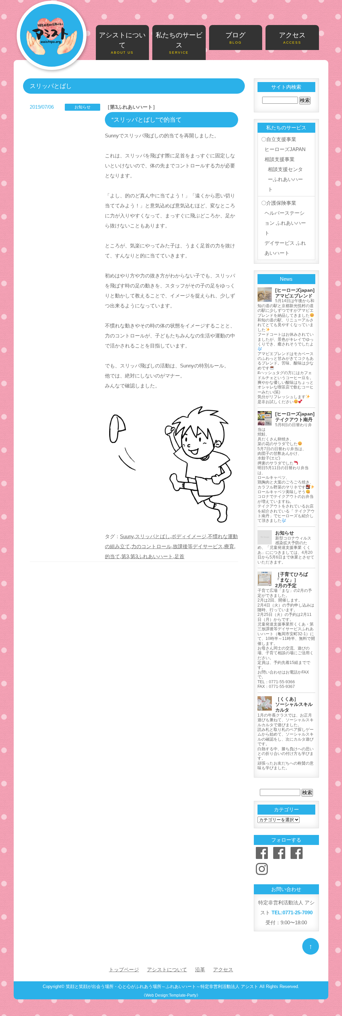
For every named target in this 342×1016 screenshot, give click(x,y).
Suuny (127, 536)
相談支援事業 (280, 159)
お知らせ (82, 107)
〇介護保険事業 (278, 203)
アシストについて (122, 42)
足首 (179, 556)
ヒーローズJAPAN (285, 149)
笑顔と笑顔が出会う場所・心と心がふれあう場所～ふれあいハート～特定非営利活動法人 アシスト (162, 986)
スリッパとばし (152, 536)
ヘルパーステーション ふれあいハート (285, 223)
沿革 (200, 969)
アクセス (292, 37)
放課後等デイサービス (198, 546)
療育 (229, 546)
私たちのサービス (179, 42)
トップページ (124, 969)
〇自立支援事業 (278, 139)
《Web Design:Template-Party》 (171, 995)
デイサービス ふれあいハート (285, 248)
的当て (112, 556)
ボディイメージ (188, 536)
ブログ (235, 37)
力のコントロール (151, 546)
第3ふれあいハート (151, 556)
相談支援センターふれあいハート (285, 179)
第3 (125, 556)
